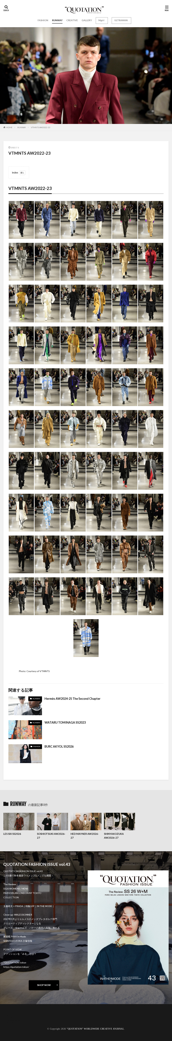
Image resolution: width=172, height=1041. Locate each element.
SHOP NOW (44, 985)
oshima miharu (14, 1019)
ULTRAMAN (121, 20)
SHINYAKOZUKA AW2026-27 (114, 835)
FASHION (43, 20)
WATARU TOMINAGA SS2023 (65, 722)
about (10, 1015)
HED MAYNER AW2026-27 (85, 835)
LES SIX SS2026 (12, 833)
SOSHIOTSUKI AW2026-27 (51, 835)
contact (11, 1017)
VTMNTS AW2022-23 (40, 127)
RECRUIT (12, 1022)
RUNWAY (57, 20)
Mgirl (101, 20)
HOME (9, 127)
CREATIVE (72, 20)
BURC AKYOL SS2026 (59, 746)
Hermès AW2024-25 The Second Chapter (72, 698)
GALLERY (87, 20)
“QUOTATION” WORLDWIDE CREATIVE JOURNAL (95, 1029)
